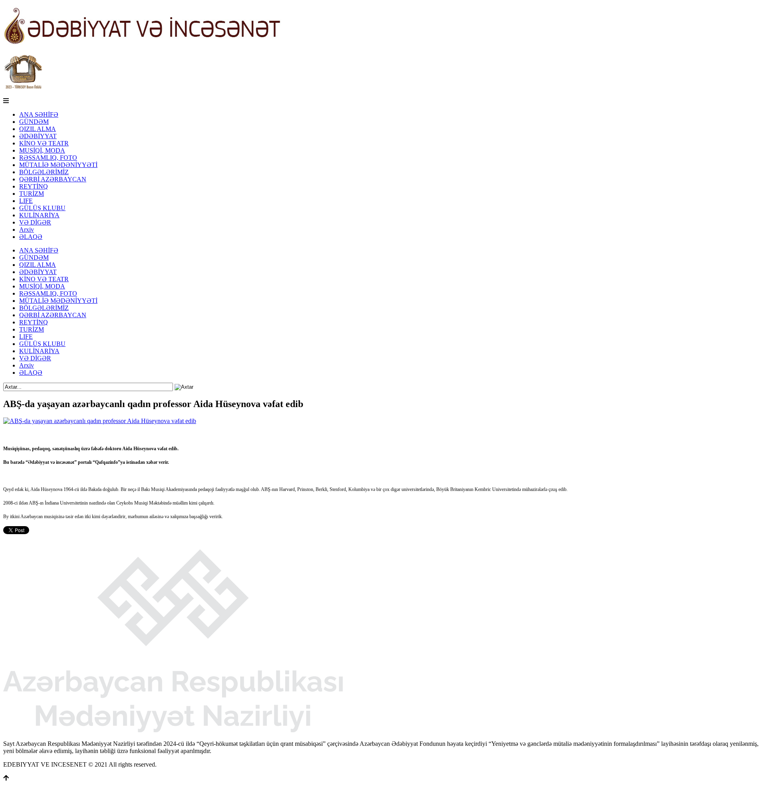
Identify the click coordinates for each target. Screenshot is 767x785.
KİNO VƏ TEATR (44, 143)
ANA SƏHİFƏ (38, 114)
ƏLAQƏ (30, 236)
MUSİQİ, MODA (42, 150)
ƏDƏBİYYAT (38, 136)
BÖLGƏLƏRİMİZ (44, 172)
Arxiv (26, 229)
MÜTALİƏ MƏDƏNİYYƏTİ (58, 164)
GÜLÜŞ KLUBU (42, 208)
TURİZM (31, 193)
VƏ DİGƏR (35, 222)
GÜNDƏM (34, 121)
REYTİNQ (33, 186)
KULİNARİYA (39, 215)
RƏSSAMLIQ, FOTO (48, 157)
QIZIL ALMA (37, 128)
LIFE (26, 200)
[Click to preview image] (99, 420)
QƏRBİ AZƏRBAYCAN (52, 179)
